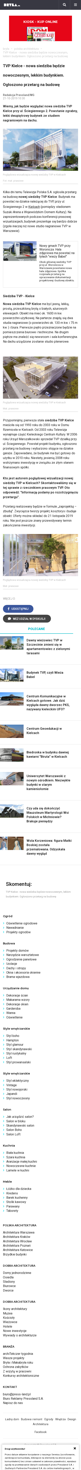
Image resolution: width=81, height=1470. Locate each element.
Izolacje (11, 964)
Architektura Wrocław (17, 1241)
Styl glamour (14, 1044)
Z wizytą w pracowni (17, 1371)
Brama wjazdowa (17, 977)
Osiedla (8, 1277)
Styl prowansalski (18, 1062)
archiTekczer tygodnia (18, 1354)
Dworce (8, 1290)
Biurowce (9, 1286)
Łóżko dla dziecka (18, 1189)
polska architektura (26, 49)
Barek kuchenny (17, 1197)
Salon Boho (14, 1130)
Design (72, 1419)
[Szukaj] (64, 5)
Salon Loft (13, 1134)
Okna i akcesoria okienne (23, 972)
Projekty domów (17, 950)
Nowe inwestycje (15, 1331)
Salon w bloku (15, 1121)
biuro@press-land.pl (17, 1394)
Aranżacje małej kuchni (21, 1161)
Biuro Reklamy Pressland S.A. (23, 1398)
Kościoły (9, 1318)
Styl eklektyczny (17, 1081)
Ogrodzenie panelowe (21, 959)
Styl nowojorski (16, 1089)
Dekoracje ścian (17, 995)
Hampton (12, 1040)
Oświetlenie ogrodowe (21, 923)
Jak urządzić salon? (20, 1117)
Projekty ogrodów (18, 932)
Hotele (7, 1326)
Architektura (40, 1424)
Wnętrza (60, 1419)
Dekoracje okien (17, 1004)
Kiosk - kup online (40, 22)
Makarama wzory (18, 1000)
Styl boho (12, 1036)
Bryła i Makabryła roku (18, 1362)
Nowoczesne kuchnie (21, 1166)
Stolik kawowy (16, 1202)
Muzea (7, 1313)
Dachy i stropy (16, 968)
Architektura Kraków (16, 1237)
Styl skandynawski (19, 1049)
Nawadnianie (15, 928)
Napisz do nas (13, 1403)
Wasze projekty (13, 1358)
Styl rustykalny (16, 1053)
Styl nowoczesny (18, 1098)
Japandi (11, 1094)
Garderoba (13, 1008)
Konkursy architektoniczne (21, 1376)
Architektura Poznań (17, 1245)
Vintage (11, 1085)
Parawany (13, 1206)
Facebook (41, 1432)
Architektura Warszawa (18, 1232)
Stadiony (9, 1282)
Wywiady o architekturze (20, 1335)
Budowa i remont (31, 1419)
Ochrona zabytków (15, 1367)
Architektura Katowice (18, 1250)
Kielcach (34, 207)
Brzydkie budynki (15, 1254)
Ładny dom (12, 1419)
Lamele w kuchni (17, 1170)
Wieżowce (10, 1322)
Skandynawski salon (20, 1125)
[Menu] (75, 5)
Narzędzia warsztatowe (22, 955)
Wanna (10, 1013)
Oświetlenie (14, 1017)
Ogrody (48, 1419)
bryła (6, 49)
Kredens (12, 1193)
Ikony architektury (15, 1309)
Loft (9, 1058)
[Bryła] (12, 5)
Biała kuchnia (15, 1153)
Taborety (12, 1211)
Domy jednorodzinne (17, 1273)
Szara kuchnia (15, 1157)
